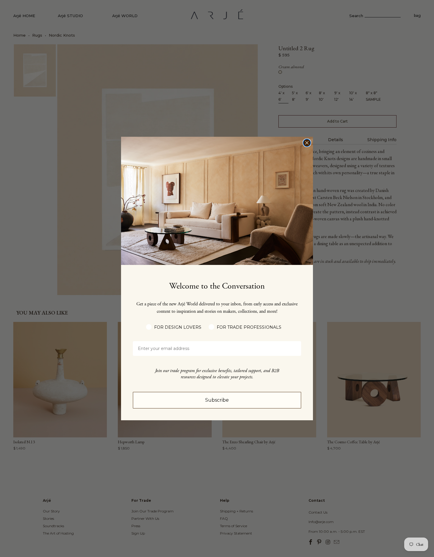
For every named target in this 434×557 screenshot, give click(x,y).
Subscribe (217, 400)
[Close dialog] (307, 142)
